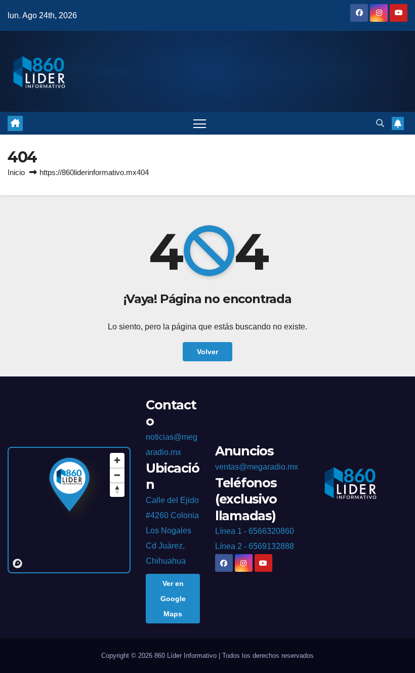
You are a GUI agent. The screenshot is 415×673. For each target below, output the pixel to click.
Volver (207, 352)
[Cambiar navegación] (199, 123)
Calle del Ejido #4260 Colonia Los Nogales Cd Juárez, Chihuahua (172, 530)
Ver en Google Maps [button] (173, 598)
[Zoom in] (117, 460)
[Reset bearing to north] (117, 489)
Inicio (16, 172)
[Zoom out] (117, 475)
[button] (380, 123)
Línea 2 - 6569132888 (254, 546)
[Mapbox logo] (17, 563)
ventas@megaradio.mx (256, 466)
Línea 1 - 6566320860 (254, 531)
